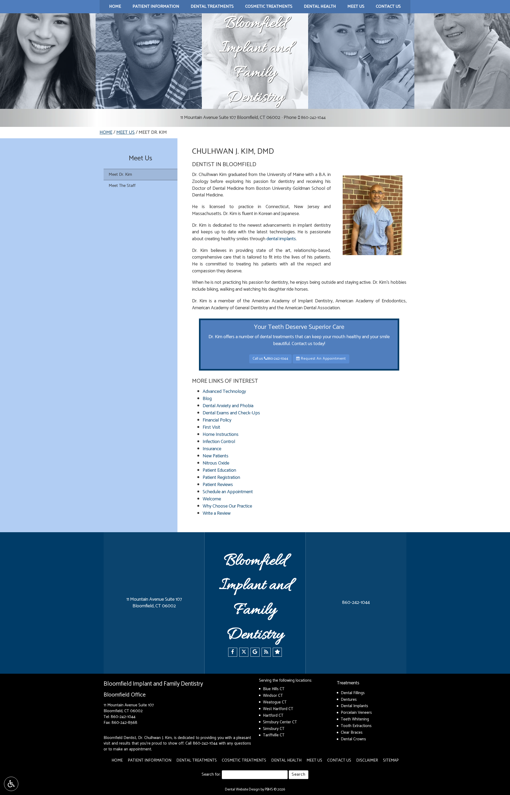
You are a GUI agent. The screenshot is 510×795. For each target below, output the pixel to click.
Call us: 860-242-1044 (270, 359)
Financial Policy (217, 420)
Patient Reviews (218, 485)
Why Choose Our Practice (227, 506)
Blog (207, 399)
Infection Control (219, 442)
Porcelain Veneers (356, 712)
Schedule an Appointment (228, 492)
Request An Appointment (323, 359)
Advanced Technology (224, 392)
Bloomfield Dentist (120, 737)
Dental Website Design (242, 790)
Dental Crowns (353, 739)
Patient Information (156, 7)
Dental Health (320, 7)
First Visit (211, 427)
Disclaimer (367, 760)
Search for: (211, 775)
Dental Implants (354, 706)
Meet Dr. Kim (120, 174)
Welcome (212, 499)
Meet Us (355, 7)
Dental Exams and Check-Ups (231, 413)
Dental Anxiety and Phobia (228, 406)
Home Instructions (221, 435)
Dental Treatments (212, 7)
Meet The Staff (122, 185)
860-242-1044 (313, 117)
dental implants (281, 239)
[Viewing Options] (11, 784)
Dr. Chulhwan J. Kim (155, 737)
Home (115, 7)
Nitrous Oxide (216, 463)
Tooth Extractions (356, 726)
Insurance (212, 449)
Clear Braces (352, 732)
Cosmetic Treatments (268, 7)
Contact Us (388, 7)
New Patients (215, 456)
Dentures (349, 699)
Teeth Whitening (355, 719)
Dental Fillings (353, 693)
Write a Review (217, 513)
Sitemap (391, 760)
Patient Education (219, 470)
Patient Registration (221, 478)
